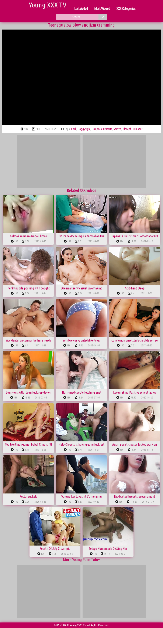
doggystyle (84, 129)
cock (73, 129)
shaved (117, 129)
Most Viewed (102, 8)
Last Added (81, 8)
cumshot (137, 129)
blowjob (127, 129)
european (97, 129)
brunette (107, 129)
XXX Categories (126, 8)
